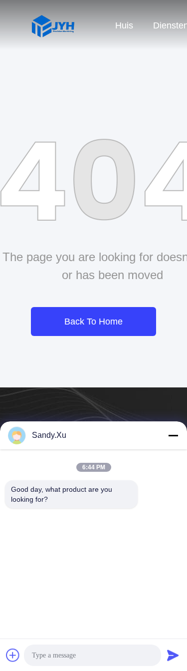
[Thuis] (52, 25)
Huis (124, 25)
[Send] (173, 655)
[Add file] (13, 655)
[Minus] (173, 435)
